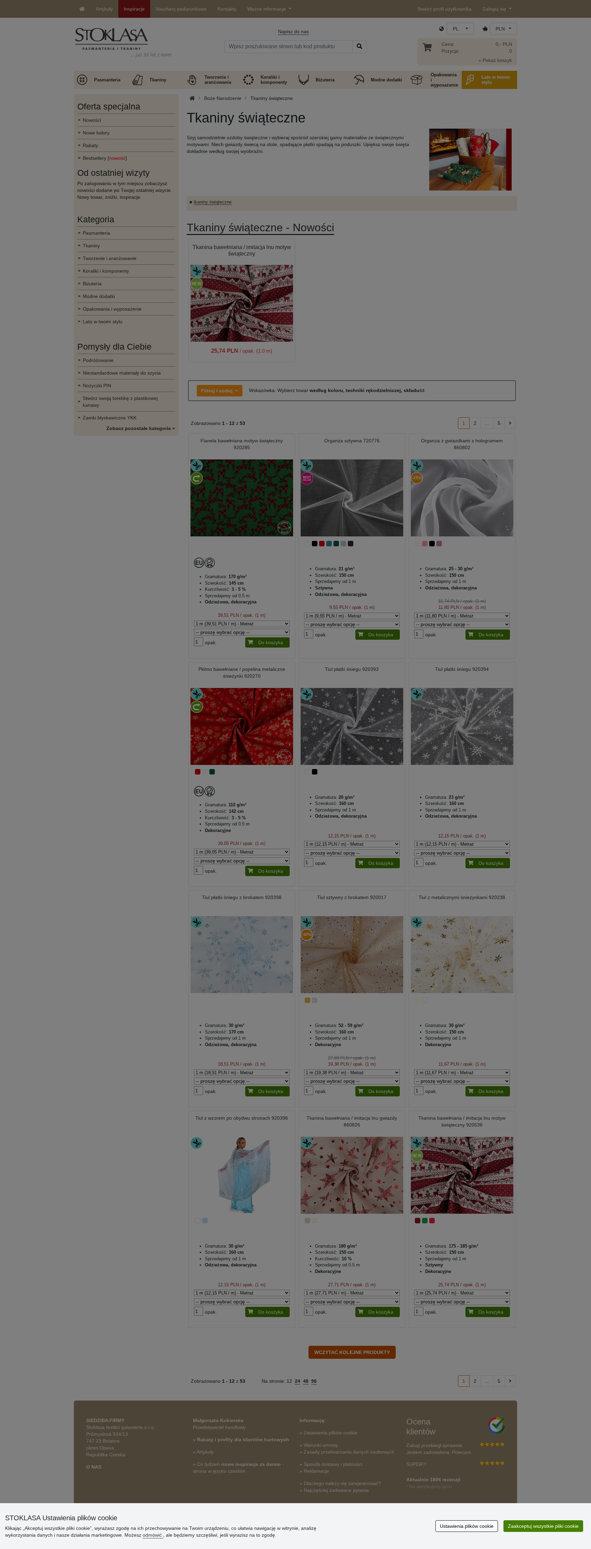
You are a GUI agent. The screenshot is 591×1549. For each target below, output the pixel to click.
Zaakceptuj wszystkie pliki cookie (543, 1526)
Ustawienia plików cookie (467, 1526)
